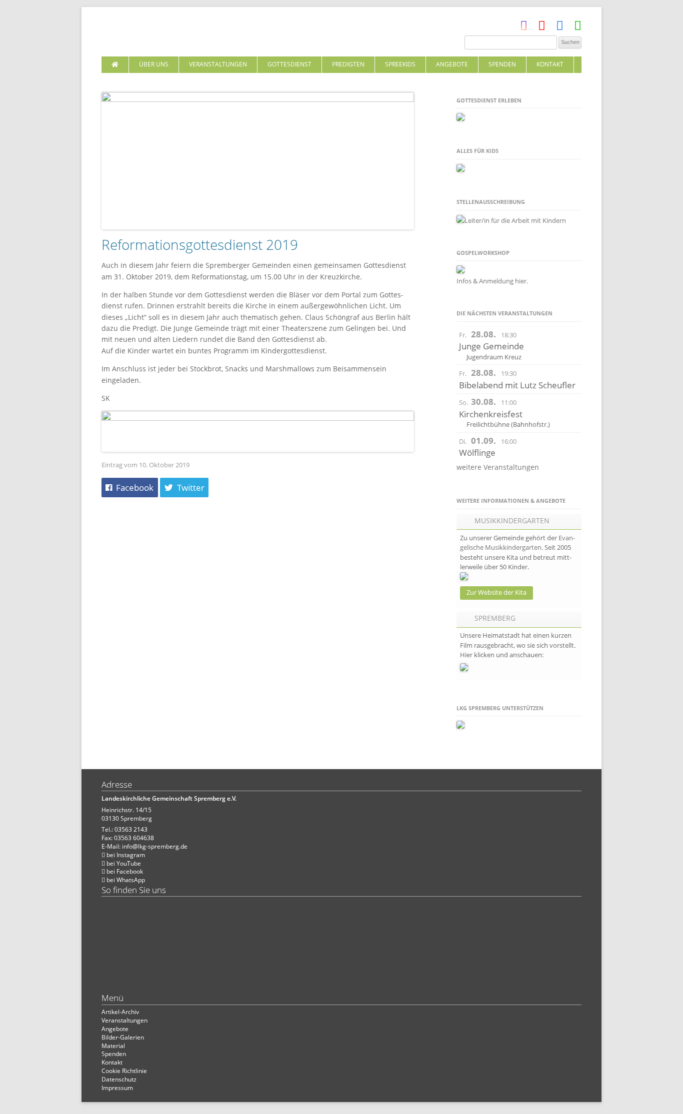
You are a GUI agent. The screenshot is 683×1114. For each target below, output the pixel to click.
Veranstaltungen (218, 64)
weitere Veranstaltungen (497, 467)
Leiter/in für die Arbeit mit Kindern (515, 220)
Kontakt (550, 64)
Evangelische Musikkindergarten (517, 542)
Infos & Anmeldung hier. (492, 280)
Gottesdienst (290, 64)
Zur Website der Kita (496, 592)
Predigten (348, 64)
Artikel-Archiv (120, 1012)
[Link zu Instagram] (524, 27)
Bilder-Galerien (123, 1037)
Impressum (117, 1088)
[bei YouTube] (542, 27)
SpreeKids (400, 64)
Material (113, 1046)
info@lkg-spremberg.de (155, 846)
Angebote (452, 64)
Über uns (153, 64)
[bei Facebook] (560, 27)
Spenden (502, 64)
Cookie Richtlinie (124, 1071)
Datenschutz (119, 1079)
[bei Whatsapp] (578, 27)
